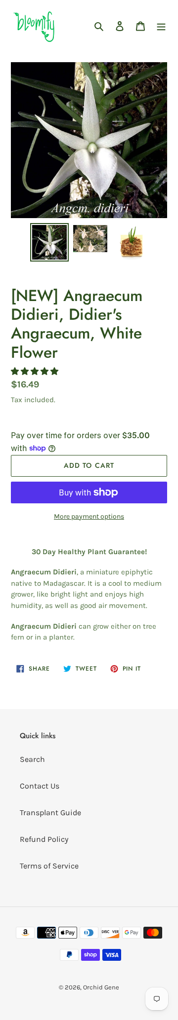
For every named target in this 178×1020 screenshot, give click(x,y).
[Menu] (161, 26)
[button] (35, 371)
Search (32, 759)
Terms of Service (49, 865)
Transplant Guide (50, 812)
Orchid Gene (101, 987)
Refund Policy (44, 839)
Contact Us (39, 786)
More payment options (89, 516)
